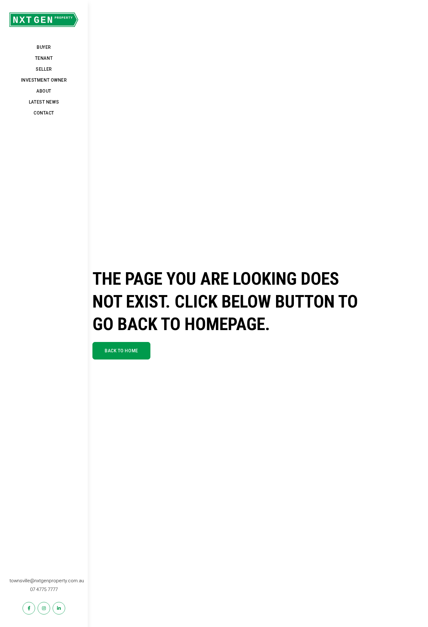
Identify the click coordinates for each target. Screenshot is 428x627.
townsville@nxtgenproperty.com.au (46, 581)
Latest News (44, 101)
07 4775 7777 (44, 589)
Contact (44, 112)
